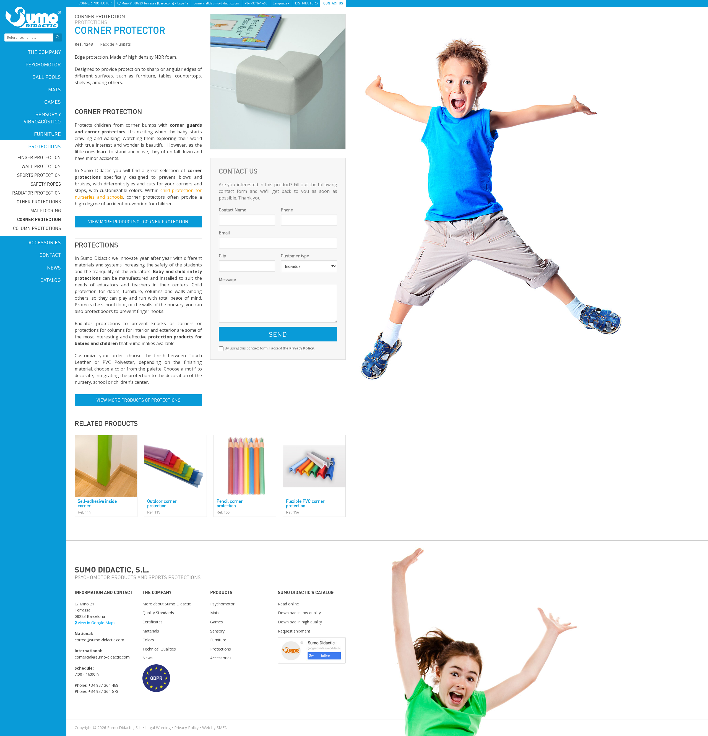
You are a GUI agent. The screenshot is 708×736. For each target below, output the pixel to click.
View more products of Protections (138, 400)
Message (227, 279)
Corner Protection (39, 219)
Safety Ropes (46, 184)
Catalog (50, 280)
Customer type (295, 255)
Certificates (152, 621)
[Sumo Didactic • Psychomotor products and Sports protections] (33, 16)
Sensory (217, 631)
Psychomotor (43, 64)
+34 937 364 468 (256, 3)
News (54, 267)
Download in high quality (300, 621)
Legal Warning (158, 727)
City (222, 255)
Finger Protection (39, 157)
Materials (150, 631)
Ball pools (46, 77)
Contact (50, 255)
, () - (152, 3)
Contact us (333, 3)
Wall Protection (41, 166)
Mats (54, 89)
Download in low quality (299, 612)
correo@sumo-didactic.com (99, 639)
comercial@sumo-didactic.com (216, 3)
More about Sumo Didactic (166, 604)
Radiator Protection (36, 193)
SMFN (222, 727)
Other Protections (39, 201)
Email (224, 232)
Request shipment (294, 631)
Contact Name (232, 209)
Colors (148, 639)
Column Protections (37, 228)
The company (44, 52)
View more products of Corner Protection (138, 221)
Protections (44, 146)
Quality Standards (158, 612)
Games (52, 102)
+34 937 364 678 (103, 691)
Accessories (44, 242)
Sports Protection (39, 175)
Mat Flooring (45, 210)
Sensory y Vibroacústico (42, 117)
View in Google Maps (96, 622)
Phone (287, 209)
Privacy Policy (301, 348)
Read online (288, 604)
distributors (306, 3)
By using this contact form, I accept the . (270, 348)
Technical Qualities (159, 649)
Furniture (47, 134)
